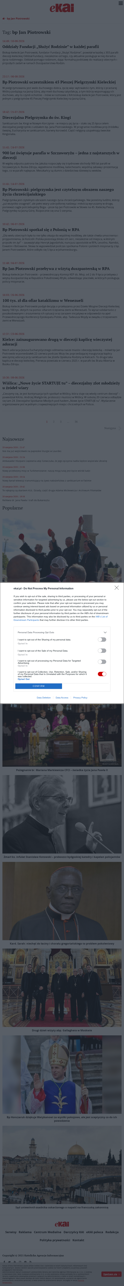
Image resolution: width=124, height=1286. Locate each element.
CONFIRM (39, 686)
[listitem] (62, 632)
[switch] (102, 639)
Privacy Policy (80, 697)
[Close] (118, 589)
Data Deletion (44, 697)
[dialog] (62, 643)
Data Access (62, 697)
